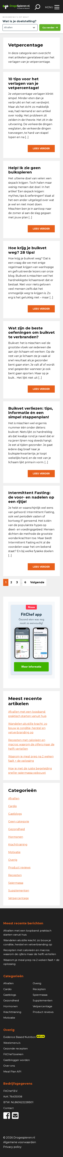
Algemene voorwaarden (19, 1142)
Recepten (15, 875)
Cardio (12, 806)
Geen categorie (18, 821)
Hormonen (15, 836)
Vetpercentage (18, 898)
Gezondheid (16, 829)
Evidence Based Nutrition (24, 1037)
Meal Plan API (12, 1071)
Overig (12, 859)
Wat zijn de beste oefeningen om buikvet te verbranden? (31, 332)
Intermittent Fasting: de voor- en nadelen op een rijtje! (31, 497)
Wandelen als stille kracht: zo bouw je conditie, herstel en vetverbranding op (27, 728)
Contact (8, 1108)
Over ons (9, 1065)
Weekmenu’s (11, 1042)
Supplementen (18, 890)
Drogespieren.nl (16, 7)
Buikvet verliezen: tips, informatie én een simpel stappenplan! (30, 412)
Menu (49, 7)
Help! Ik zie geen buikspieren (24, 170)
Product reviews (19, 867)
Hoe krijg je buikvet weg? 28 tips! (27, 250)
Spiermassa (15, 882)
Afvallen (13, 798)
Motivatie (14, 852)
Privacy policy (12, 1147)
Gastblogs (15, 813)
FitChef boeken (13, 1054)
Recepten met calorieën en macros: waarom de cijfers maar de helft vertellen (31, 744)
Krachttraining (17, 844)
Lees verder (41, 148)
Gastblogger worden (16, 1060)
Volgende (37, 582)
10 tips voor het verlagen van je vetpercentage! (23, 83)
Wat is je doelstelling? (19, 21)
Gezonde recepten (15, 1048)
